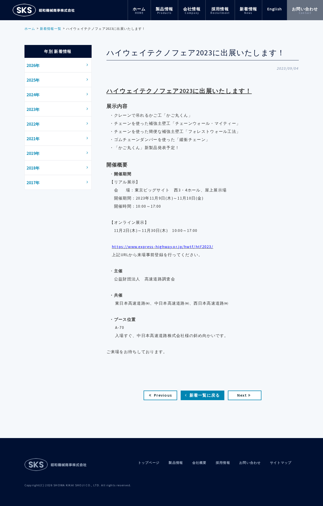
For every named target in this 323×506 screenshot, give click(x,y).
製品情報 (164, 10)
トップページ (149, 463)
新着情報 (248, 10)
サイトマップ (281, 463)
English (274, 8)
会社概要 (199, 463)
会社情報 (192, 10)
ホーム (139, 10)
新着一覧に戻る (205, 395)
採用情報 (220, 10)
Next (242, 395)
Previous (163, 395)
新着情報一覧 (51, 29)
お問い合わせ (305, 10)
